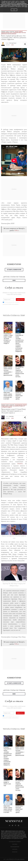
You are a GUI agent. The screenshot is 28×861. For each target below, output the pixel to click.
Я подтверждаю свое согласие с (11, 303)
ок (14, 9)
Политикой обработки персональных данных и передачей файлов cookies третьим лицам (14, 4)
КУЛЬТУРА (12, 31)
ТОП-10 (16, 230)
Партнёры (14, 844)
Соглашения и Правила (15, 841)
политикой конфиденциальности (10, 304)
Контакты (14, 849)
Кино (7, 31)
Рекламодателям (14, 846)
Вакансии (14, 851)
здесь (26, 6)
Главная (3, 31)
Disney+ (20, 464)
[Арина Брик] (3, 416)
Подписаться (20, 299)
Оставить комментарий (14, 269)
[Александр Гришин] (3, 43)
